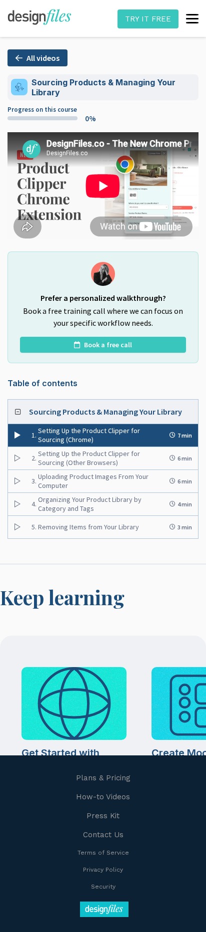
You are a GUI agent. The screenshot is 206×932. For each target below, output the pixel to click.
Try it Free (148, 18)
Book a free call (108, 344)
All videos (43, 58)
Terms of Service (103, 852)
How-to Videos (103, 796)
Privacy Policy (103, 869)
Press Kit (103, 815)
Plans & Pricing (103, 777)
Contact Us (103, 834)
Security (103, 886)
